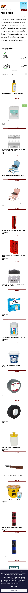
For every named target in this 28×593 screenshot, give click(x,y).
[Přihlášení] (22, 10)
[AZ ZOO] (14, 6)
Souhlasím (14, 590)
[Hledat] (20, 10)
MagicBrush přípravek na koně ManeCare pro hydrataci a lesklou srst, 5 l (6, 58)
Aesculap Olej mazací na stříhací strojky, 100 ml (6, 51)
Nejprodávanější (5, 74)
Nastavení (14, 586)
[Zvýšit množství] (7, 97)
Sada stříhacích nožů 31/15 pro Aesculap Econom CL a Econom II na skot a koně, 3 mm (6, 65)
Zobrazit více (14, 70)
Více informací (16, 583)
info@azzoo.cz (24, 1)
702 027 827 (4, 1)
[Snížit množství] (7, 99)
